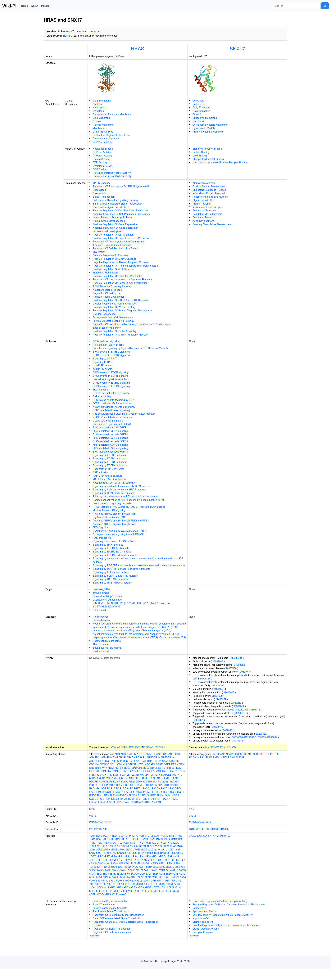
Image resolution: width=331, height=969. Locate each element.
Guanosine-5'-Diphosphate (107, 599)
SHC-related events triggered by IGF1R (114, 400)
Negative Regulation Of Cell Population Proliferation (121, 214)
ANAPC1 (151, 754)
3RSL (155, 856)
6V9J (99, 880)
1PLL (119, 842)
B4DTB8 (214, 829)
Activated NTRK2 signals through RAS (114, 513)
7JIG (178, 880)
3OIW (92, 856)
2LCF (160, 846)
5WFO (123, 870)
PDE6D (174, 778)
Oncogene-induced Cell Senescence (113, 317)
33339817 (239, 706)
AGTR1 (141, 754)
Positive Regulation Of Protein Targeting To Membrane (123, 310)
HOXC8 (239, 754)
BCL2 (119, 761)
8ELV (119, 891)
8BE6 (113, 887)
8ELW (126, 891)
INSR (158, 771)
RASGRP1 (95, 792)
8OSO (100, 894)
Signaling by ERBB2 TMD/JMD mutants (115, 555)
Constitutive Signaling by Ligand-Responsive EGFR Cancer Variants (130, 348)
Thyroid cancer (101, 644)
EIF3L (182, 764)
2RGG (144, 849)
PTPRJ (138, 785)
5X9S (162, 870)
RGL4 (173, 792)
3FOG (192, 835)
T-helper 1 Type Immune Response (112, 245)
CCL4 (124, 747)
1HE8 (179, 835)
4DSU (161, 860)
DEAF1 (151, 764)
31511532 (219, 689)
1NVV (151, 839)
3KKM (113, 853)
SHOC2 (133, 795)
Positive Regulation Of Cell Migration (113, 234)
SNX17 (237, 48)
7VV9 (92, 887)
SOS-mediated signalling (106, 341)
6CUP (141, 873)
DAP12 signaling (102, 396)
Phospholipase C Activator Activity (112, 176)
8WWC (122, 894)
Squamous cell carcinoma (107, 647)
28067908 (217, 661)
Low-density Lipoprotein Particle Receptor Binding (220, 162)
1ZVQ (176, 842)
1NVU (144, 839)
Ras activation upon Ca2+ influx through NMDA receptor (124, 413)
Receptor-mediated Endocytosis (210, 196)
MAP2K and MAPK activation (109, 479)
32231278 (217, 695)
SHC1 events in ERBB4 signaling (111, 355)
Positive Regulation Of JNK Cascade (113, 269)
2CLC (139, 846)
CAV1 (165, 761)
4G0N (92, 863)
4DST (154, 860)
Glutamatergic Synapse (106, 138)
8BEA (141, 887)
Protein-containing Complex (208, 131)
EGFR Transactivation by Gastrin (111, 393)
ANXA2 (224, 754)
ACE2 (216, 754)
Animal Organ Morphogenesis (109, 221)
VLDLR (240, 757)
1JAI (111, 839)
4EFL (168, 860)
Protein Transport (202, 203)
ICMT (125, 771)
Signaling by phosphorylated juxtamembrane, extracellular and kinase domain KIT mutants (138, 560)
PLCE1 (93, 785)
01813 (92, 815)
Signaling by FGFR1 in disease (110, 462)
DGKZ (167, 764)
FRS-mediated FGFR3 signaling (110, 444)
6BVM (126, 873)
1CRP (127, 835)
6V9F (92, 880)
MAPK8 (93, 778)
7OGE (154, 884)
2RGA (106, 849)
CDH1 (113, 764)
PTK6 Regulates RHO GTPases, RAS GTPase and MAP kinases (129, 506)
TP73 (151, 798)
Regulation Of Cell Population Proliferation (116, 248)
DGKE (159, 764)
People (45, 5)
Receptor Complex (203, 932)
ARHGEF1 (95, 761)
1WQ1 (147, 842)
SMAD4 (142, 795)
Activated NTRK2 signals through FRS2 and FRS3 (121, 520)
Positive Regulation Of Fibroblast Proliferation (118, 276)
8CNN (170, 887)
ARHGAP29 (167, 757)
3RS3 (127, 856)
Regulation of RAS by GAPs (108, 469)
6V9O (126, 880)
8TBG (107, 894)
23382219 (93, 31)
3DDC (171, 849)
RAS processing (102, 537)
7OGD (146, 884)
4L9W (119, 863)
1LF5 (131, 839)
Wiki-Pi (9, 5)
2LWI (167, 846)
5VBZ (92, 870)
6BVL (120, 873)
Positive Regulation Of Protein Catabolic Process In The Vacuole (229, 904)
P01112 (93, 829)
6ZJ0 (133, 880)
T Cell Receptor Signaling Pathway (112, 286)
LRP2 (268, 754)
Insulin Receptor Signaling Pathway (112, 217)
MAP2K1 (145, 774)
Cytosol (97, 121)
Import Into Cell (201, 918)
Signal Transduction (104, 196)
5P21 (175, 866)
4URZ (107, 866)
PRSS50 (128, 785)
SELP (226, 757)
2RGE (136, 849)
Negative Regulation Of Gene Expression (115, 227)
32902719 (231, 709)
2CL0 (119, 846)
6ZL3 (139, 880)
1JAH (105, 839)
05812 (192, 815)
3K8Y (92, 853)
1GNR (172, 835)
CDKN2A (122, 764)
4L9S (113, 863)
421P (176, 856)
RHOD (92, 795)
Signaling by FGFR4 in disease (110, 458)
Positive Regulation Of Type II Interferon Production (121, 238)
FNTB (118, 767)
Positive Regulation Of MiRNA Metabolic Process (120, 334)
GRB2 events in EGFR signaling (111, 372)
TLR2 (131, 798)
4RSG (154, 863)
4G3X (99, 863)
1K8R (118, 839)
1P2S (174, 839)
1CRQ (135, 835)
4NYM (140, 863)
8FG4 (168, 891)
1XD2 (162, 842)
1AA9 (99, 835)
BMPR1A (134, 761)
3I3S (178, 849)
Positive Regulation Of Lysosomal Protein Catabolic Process (226, 925)
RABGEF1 (176, 785)
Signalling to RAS (102, 362)
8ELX (133, 891)
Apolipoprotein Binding (205, 911)
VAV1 (128, 802)
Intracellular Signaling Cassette (110, 908)
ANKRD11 (162, 754)
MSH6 (117, 778)
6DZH (134, 877)
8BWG (156, 887)
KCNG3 (215, 747)
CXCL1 (142, 764)
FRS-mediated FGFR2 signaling (110, 437)
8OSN (92, 894)
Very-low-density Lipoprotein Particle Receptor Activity (223, 915)
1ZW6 (92, 846)
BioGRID (67, 35)
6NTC (162, 877)
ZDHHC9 (156, 802)
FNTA (111, 767)
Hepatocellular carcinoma (107, 640)
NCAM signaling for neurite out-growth (114, 406)
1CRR (142, 835)
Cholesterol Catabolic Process (209, 190)
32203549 (243, 709)
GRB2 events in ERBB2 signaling (111, 382)
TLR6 (137, 798)
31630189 (260, 737)
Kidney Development (204, 183)
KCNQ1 (150, 747)
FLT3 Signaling (101, 527)
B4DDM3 (194, 829)
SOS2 (92, 798)
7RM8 (220, 835)
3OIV (180, 853)
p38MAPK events (102, 365)
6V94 (183, 877)
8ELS (99, 891)
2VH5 (157, 849)
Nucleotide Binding (103, 148)
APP (231, 754)
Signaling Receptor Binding (207, 148)
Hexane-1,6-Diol (101, 589)
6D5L (105, 877)
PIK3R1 (152, 781)
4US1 (121, 866)
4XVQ (134, 866)
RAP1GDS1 (122, 788)
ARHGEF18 (108, 761)
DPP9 (174, 764)
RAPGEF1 (136, 788)
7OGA (123, 884)
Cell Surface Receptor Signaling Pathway (115, 200)
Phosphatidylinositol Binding (208, 159)
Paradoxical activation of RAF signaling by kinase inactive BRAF (129, 500)
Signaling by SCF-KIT (105, 358)
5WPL (154, 870)
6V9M (112, 880)
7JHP (166, 880)
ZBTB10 (136, 802)
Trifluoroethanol (101, 592)
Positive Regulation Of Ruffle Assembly (115, 331)
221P (99, 846)
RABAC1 (164, 785)
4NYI (126, 863)
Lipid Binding (200, 155)
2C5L (106, 846)
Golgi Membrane (102, 100)
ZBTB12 (146, 802)
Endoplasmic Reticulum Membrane (112, 114)
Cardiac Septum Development (209, 186)
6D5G (182, 873)
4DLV (119, 860)
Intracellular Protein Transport (209, 193)
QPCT (146, 785)
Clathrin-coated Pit (203, 921)
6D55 (156, 873)
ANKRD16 (174, 754)
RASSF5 (150, 792)
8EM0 (154, 891)
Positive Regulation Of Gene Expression (115, 224)
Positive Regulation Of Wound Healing (114, 307)
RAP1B (111, 788)
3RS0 (114, 856)
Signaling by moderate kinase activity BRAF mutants (122, 486)
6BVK (113, 873)
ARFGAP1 (140, 757)
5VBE (182, 866)
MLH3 (102, 778)
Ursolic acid (99, 610)
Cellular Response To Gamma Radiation (115, 303)
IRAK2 (173, 771)
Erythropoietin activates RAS (109, 517)
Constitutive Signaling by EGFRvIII (112, 424)
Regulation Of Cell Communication (112, 932)
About (34, 5)
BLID (125, 761)
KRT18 (117, 774)
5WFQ (139, 870)
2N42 (173, 846)
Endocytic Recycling (204, 217)
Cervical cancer (101, 620)
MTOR (124, 778)
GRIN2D (176, 767)
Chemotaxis (99, 193)
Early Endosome (202, 107)
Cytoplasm (99, 111)
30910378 (237, 737)
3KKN (120, 853)
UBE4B (102, 802)
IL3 (152, 771)
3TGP (169, 856)
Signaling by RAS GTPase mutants (112, 582)
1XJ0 (169, 842)
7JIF (172, 880)
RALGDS (101, 788)
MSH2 (109, 778)
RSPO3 (123, 795)
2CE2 (113, 846)
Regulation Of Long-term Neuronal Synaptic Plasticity (122, 279)
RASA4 (165, 788)
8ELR (92, 891)
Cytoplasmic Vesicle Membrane (210, 124)
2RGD (129, 849)
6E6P (148, 877)
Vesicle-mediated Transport (208, 207)
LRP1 (262, 754)
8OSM (175, 891)
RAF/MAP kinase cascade (107, 475)
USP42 (120, 802)
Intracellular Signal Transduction (110, 901)
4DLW (126, 860)
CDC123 (174, 761)
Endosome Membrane (205, 117)
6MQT (155, 877)
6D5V (119, 877)
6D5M (112, 877)
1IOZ (98, 839)
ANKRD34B (107, 757)
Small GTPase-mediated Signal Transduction (117, 203)
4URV (169, 863)
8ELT (106, 891)
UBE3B (93, 802)
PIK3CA (123, 781)
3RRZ (106, 856)
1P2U (92, 842)
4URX (92, 866)
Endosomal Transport (204, 210)
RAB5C (154, 785)
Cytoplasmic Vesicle (204, 128)
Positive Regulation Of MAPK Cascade (114, 258)
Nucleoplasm (100, 107)
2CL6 (126, 846)
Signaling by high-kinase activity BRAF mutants (119, 489)
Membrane (98, 128)
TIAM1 (123, 798)
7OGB (131, 884)
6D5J (99, 877)
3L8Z (141, 853)
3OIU (174, 853)
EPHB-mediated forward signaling (111, 410)
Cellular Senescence (104, 314)
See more (94, 935)
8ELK (178, 887)
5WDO (100, 870)
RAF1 (92, 788)
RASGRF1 (175, 788)
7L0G (109, 884)
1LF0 (124, 839)
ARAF (130, 757)
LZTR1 (135, 774)
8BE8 (127, 887)
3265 (92, 809)
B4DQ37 (204, 829)
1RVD (140, 842)
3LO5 (167, 853)
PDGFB (93, 781)
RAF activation (101, 472)
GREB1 (158, 767)
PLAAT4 (174, 781)
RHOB (232, 747)
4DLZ (147, 860)
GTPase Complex (102, 142)
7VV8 (177, 884)
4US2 (128, 866)
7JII (97, 884)
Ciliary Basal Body (103, 131)
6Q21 (176, 877)
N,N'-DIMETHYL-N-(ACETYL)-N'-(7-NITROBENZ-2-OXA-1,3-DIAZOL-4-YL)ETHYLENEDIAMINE (131, 604)
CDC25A (94, 764)
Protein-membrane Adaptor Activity (112, 172)
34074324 (220, 709)
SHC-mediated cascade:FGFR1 (110, 427)
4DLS (99, 860)
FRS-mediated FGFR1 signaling (110, 431)
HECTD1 (94, 771)
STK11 (106, 798)
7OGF (162, 884)
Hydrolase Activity (103, 166)
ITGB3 (181, 771)
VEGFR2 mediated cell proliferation (112, 417)
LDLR (255, 754)
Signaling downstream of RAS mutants (114, 541)
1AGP (106, 835)
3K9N (106, 853)
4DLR (92, 860)
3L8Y (135, 853)
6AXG (92, 873)
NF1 (150, 778)
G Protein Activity (102, 155)
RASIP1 (119, 792)
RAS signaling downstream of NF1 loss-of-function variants (125, 496)
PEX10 (224, 747)
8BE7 (120, 887)
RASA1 (147, 788)
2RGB (114, 849)
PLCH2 (101, 785)
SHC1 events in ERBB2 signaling (111, 351)
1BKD (113, 835)
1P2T (181, 839)
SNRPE (151, 795)
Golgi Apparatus (102, 117)
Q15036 (224, 829)
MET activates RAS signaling (109, 510)
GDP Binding (100, 169)
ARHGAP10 (153, 757)
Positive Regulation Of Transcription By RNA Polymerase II (126, 265)
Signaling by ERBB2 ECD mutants (112, 551)
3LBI (154, 853)
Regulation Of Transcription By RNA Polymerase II (121, 186)
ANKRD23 (95, 757)
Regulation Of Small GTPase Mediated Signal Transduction (125, 921)
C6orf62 (115, 747)
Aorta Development (203, 221)
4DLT (106, 860)
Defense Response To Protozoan (111, 255)
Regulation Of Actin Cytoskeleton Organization (118, 241)
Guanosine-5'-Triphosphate (107, 596)
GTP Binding (100, 162)
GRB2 (150, 767)
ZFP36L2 (160, 747)
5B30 (162, 866)
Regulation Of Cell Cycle (106, 293)
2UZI (151, 849)
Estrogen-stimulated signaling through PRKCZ (118, 534)
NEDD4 (143, 778)
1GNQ (164, 835)
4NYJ (133, 863)
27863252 (239, 664)
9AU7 (227, 835)
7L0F (103, 884)
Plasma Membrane (103, 124)
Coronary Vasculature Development (212, 224)
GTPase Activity (102, 152)
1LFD (137, 839)
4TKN (213, 835)
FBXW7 (102, 767)
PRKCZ (118, 785)
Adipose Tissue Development (109, 296)
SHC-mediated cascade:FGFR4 (110, 451)
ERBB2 (93, 767)
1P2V (99, 842)
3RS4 (134, 856)
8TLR (115, 894)
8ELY (140, 891)
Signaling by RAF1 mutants (108, 544)
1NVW (159, 839)
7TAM (169, 884)
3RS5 (141, 856)
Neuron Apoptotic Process (107, 289)
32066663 (229, 692)
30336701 (236, 658)
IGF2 (138, 747)
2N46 (180, 846)
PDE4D (165, 778)
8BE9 (134, 887)
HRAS (137, 48)
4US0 (114, 866)
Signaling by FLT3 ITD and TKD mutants (115, 575)
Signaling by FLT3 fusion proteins (111, 572)
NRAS (156, 778)
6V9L (105, 880)
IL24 (147, 771)
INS (143, 747)
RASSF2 (140, 792)
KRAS (100, 774)
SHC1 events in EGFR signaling (110, 375)
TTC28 (174, 798)
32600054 (271, 737)
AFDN (132, 754)
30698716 (245, 671)
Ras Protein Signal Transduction (110, 207)
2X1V (164, 849)
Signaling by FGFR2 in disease (110, 455)
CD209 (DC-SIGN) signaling (108, 420)
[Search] (325, 5)
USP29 (111, 802)
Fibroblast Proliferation (105, 272)
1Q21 (126, 842)
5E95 (169, 866)
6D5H (92, 877)
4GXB (205, 835)
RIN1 (100, 795)
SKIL (232, 757)
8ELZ (147, 891)
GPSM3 (141, 767)
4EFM (175, 860)
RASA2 (156, 788)
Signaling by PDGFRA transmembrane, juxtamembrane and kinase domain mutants (139, 565)
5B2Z (156, 866)
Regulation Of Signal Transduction (111, 928)
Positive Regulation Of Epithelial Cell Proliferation (120, 283)
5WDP (107, 870)
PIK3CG (142, 781)
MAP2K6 (156, 774)
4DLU (113, 860)
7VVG (99, 887)
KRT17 (108, 774)
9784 (191, 809)
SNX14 (160, 795)
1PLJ (106, 842)
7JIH (91, 884)
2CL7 (132, 846)
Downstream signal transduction (110, 379)
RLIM (209, 757)
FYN (124, 767)
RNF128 (217, 757)
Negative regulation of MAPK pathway (114, 482)
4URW (176, 863)
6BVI (99, 873)
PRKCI (110, 785)
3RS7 (148, 856)
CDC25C (104, 764)
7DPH (152, 880)
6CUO (134, 873)
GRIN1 (167, 767)
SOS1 (177, 795)
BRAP (150, 761)
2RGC (121, 849)
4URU (162, 863)
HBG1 (131, 747)
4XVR (142, 866)
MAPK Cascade (102, 183)
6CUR (149, 873)
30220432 (228, 730)
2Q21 (92, 849)
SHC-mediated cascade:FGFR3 (110, 441)
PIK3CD (133, 781)
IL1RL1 (140, 771)
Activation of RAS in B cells (108, 344)
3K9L (99, 853)
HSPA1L (116, 771)
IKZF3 (132, 771)
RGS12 (181, 792)
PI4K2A (113, 781)
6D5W (126, 877)
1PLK (113, 842)
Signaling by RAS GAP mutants (110, 579)
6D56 (162, 873)
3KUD (128, 853)
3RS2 (120, 856)
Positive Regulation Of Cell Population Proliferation (121, 210)
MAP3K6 (166, 774)
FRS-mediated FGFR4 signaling (110, 448)
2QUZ (99, 849)
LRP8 (275, 754)
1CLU (120, 835)
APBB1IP (120, 757)
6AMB (182, 870)
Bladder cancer (101, 651)
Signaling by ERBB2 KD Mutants (111, 548)
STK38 (115, 798)
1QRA (133, 842)
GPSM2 (132, 767)
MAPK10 (177, 774)
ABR (117, 754)
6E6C (141, 877)
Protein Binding (101, 159)
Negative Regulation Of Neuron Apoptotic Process (120, 262)
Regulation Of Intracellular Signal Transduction (118, 915)
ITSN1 (92, 774)
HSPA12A (105, 771)
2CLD (146, 846)
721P (146, 880)
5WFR (147, 870)
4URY (100, 866)
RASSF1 (129, 792)
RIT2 (106, 795)
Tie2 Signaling (100, 389)
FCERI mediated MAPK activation (112, 403)
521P (149, 866)
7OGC (139, 884)
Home (24, 5)
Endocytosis (100, 190)
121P (92, 835)
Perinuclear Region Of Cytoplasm (111, 135)
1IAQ (92, 839)
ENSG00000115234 (200, 822)
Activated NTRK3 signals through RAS (114, 524)
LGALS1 (126, 774)
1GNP (157, 835)
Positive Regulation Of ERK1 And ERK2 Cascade (120, 300)
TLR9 (144, 798)
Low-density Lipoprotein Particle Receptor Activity (220, 901)
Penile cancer (100, 616)
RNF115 (114, 795)
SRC (99, 798)
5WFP (131, 870)
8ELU (113, 891)
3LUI (199, 835)
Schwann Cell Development (108, 231)
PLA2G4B (163, 781)
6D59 (169, 873)
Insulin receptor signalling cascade (112, 503)
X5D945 (102, 829)
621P (175, 870)
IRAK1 (165, 771)
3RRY (99, 856)
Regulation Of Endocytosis (207, 214)
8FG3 (161, 891)
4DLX (133, 860)
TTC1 (158, 798)
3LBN (160, 853)
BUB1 (158, 761)
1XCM (155, 842)
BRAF (143, 761)
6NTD (169, 877)
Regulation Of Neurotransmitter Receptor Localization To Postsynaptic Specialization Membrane (131, 325)
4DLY (140, 860)
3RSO (162, 856)
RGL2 (166, 792)
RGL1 (159, 792)
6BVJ (106, 873)
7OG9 (116, 884)
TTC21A (165, 798)
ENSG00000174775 (100, 822)
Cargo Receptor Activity (206, 928)
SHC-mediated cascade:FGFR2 (110, 434)
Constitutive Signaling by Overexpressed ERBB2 (120, 531)
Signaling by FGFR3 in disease (110, 465)
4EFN (182, 860)
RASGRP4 (108, 792)
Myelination (99, 252)
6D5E (175, 873)
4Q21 (147, 863)
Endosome (198, 104)
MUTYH (133, 778)
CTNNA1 (133, 764)
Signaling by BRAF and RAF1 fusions (113, 493)
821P (106, 887)
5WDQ (116, 870)
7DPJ (160, 880)
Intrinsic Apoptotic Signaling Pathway (113, 320)
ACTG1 (124, 754)
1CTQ (149, 835)
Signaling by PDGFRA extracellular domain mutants (121, 568)
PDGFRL (104, 781)
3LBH (148, 853)
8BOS (148, 887)
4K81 (106, 863)
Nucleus (97, 104)
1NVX (167, 839)
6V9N (119, 880)
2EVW (153, 846)
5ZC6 (169, 870)
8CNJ (163, 887)
